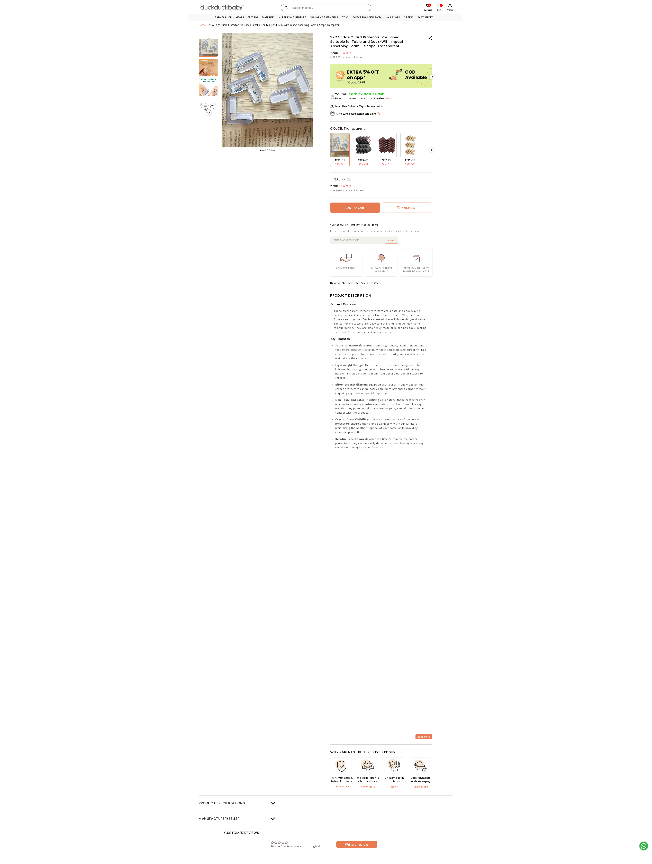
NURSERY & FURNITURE (292, 17)
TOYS (345, 17)
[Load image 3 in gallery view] (208, 67)
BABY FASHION (223, 17)
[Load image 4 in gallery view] (208, 87)
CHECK (391, 240)
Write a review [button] (356, 844)
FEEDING (253, 17)
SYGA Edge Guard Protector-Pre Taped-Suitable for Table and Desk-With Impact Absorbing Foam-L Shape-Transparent (274, 25)
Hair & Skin (393, 17)
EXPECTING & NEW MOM (367, 17)
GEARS (240, 17)
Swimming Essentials (324, 17)
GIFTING (408, 17)
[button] (223, 17)
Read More (424, 736)
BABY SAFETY (425, 17)
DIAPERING (268, 17)
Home (202, 25)
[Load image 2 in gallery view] (208, 48)
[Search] (286, 7)
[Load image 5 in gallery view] (208, 107)
